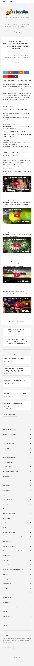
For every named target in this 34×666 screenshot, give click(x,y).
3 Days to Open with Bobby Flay (11, 607)
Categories (8, 425)
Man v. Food (6, 448)
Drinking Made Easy (8, 518)
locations (7, 1)
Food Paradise (6, 453)
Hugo (24, 661)
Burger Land (6, 495)
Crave (4, 481)
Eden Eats (5, 504)
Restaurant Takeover (8, 597)
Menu (31, 1)
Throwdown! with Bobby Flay (10, 471)
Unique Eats (6, 439)
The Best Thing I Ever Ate (9, 434)
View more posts (10, 414)
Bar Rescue (5, 621)
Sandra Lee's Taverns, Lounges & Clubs (13, 569)
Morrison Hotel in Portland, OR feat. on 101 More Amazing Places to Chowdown (15, 382)
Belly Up (5, 611)
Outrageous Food (7, 476)
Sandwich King (6, 565)
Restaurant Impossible (18, 321)
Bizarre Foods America (9, 457)
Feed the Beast (7, 555)
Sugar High (5, 588)
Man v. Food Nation (8, 462)
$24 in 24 (5, 527)
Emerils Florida (7, 616)
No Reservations (7, 583)
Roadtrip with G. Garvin (9, 467)
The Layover (6, 509)
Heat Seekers (6, 485)
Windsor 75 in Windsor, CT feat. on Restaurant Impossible (17, 332)
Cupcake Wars (6, 490)
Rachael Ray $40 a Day (8, 443)
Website (5, 625)
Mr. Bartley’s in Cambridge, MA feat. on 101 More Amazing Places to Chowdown (15, 393)
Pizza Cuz (5, 574)
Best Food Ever (7, 602)
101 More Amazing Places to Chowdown (13, 551)
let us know (10, 120)
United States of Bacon (9, 513)
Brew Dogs (5, 579)
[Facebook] (14, 32)
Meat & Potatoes (7, 499)
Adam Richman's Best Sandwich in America (14, 537)
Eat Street (5, 593)
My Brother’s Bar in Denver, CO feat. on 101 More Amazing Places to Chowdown (15, 405)
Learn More (8, 647)
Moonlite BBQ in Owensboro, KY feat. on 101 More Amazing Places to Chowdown (15, 370)
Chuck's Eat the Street (9, 546)
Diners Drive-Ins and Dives (9, 429)
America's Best (7, 541)
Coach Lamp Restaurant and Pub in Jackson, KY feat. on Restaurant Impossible (17, 341)
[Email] (19, 32)
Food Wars (5, 523)
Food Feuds (6, 560)
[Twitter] (16, 32)
